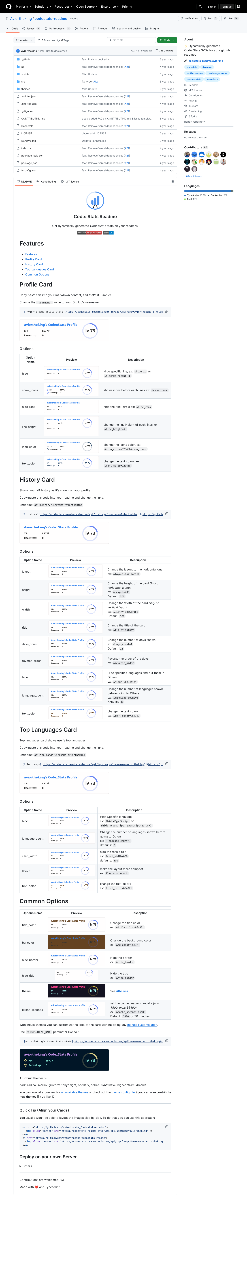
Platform (22, 6)
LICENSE (26, 133)
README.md (28, 140)
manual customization (142, 1024)
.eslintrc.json (28, 96)
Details (27, 1166)
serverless (212, 79)
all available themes (74, 1092)
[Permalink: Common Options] (17, 901)
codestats (192, 67)
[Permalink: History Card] (17, 479)
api (23, 66)
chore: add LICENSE (94, 133)
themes (25, 88)
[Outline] (172, 181)
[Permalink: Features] (17, 243)
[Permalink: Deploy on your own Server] (17, 1156)
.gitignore (27, 111)
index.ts (26, 148)
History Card (34, 264)
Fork (212, 18)
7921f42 (135, 50)
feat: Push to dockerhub (53, 50)
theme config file (123, 1092)
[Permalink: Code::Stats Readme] (17, 216)
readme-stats (194, 79)
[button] (167, 311)
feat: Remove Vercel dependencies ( (103, 66)
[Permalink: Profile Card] (17, 284)
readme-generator (217, 73)
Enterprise (108, 6)
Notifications (191, 18)
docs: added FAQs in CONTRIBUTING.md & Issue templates (117, 118)
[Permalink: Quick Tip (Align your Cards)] (17, 1110)
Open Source (85, 6)
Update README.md (94, 140)
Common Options (37, 274)
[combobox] (133, 40)
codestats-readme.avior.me (206, 60)
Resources (62, 6)
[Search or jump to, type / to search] (200, 6)
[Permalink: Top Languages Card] (17, 729)
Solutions (41, 6)
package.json (29, 162)
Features (31, 254)
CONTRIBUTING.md (33, 118)
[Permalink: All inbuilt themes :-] (17, 1078)
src (23, 81)
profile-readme (195, 73)
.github (25, 59)
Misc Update (89, 74)
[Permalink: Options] (17, 348)
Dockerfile (27, 125)
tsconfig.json (28, 170)
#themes (122, 991)
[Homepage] (9, 6)
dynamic (207, 67)
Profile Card (33, 259)
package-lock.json (32, 155)
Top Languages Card (39, 269)
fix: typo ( (87, 81)
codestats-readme (51, 18)
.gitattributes (29, 103)
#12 (95, 81)
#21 (127, 66)
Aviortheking (21, 18)
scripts (25, 74)
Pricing (127, 6)
